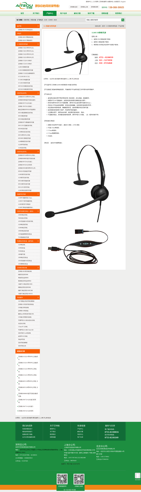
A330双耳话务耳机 (23, 177)
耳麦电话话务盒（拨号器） (25, 241)
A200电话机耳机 (23, 224)
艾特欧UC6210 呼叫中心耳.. (26, 57)
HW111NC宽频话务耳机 (25, 125)
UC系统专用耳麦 (22, 44)
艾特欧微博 (103, 1)
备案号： (64, 464)
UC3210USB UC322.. (24, 76)
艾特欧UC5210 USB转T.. (25, 64)
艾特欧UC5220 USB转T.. (25, 60)
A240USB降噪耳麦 (23, 67)
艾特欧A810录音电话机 (25, 271)
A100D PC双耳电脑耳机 (25, 201)
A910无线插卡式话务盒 (25, 260)
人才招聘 (95, 1)
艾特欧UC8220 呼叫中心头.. (26, 48)
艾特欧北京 (73, 7)
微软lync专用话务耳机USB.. (26, 314)
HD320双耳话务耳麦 (24, 184)
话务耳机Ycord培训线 (24, 333)
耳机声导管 (21, 339)
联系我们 (118, 13)
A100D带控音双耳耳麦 (24, 190)
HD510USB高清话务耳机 (25, 86)
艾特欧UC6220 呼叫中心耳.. (26, 54)
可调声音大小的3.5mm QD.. (26, 330)
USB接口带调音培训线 (24, 317)
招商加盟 (105, 13)
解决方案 (77, 13)
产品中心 (49, 13)
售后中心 (80, 434)
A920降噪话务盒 (23, 264)
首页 (22, 13)
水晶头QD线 (21, 323)
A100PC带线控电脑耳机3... (26, 207)
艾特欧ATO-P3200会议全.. (25, 29)
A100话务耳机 (22, 148)
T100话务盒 (21, 251)
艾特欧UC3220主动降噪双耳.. (26, 73)
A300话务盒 (21, 248)
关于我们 (36, 13)
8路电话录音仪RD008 (24, 287)
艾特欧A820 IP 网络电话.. (25, 40)
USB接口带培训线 (23, 307)
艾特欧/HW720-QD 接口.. (25, 161)
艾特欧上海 (84, 7)
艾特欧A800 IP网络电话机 (25, 37)
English (123, 1)
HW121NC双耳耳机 (24, 187)
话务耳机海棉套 (22, 342)
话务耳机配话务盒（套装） (25, 211)
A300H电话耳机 (22, 227)
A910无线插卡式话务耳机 (25, 221)
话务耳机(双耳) (22, 151)
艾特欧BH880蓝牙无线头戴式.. (27, 100)
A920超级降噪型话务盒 (25, 234)
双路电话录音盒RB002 (24, 281)
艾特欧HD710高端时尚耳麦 (26, 122)
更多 (77, 79)
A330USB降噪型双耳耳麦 (25, 70)
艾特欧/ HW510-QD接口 (25, 106)
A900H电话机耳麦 (23, 231)
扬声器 (19, 26)
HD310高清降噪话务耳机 (25, 113)
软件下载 (91, 13)
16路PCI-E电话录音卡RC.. (25, 284)
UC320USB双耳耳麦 (24, 83)
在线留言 (117, 1)
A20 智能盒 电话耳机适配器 (26, 301)
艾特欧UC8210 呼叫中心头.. (26, 51)
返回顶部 (137, 479)
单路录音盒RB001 (23, 278)
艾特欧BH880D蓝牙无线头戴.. (27, 158)
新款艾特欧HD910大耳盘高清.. (27, 109)
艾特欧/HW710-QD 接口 (25, 103)
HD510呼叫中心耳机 (24, 135)
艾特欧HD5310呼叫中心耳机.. (26, 97)
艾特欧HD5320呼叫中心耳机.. (26, 155)
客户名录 (63, 13)
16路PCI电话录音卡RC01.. (25, 293)
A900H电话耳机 (22, 215)
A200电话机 (21, 245)
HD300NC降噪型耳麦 (24, 138)
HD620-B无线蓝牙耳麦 (24, 171)
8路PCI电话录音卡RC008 (25, 290)
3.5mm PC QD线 (22, 326)
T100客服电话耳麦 (23, 237)
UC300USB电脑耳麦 (24, 80)
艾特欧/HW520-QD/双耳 (25, 165)
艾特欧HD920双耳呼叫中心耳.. (27, 168)
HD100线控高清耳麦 (24, 119)
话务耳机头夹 (22, 346)
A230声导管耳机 (23, 144)
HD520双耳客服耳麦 (24, 181)
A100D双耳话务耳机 (24, 174)
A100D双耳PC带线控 (24, 204)
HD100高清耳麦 (22, 116)
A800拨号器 (21, 254)
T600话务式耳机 (23, 218)
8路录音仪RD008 (23, 274)
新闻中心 (89, 1)
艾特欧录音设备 (22, 267)
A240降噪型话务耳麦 (24, 141)
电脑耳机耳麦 (21, 194)
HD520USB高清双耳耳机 (25, 89)
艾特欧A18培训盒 (23, 311)
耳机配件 (20, 297)
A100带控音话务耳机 (24, 132)
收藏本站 (110, 1)
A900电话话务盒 (23, 257)
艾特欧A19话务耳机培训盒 (26, 304)
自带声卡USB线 (22, 336)
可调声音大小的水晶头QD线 (26, 320)
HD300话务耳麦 (22, 128)
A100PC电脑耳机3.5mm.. (25, 198)
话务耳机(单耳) (22, 93)
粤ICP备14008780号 (73, 464)
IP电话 (19, 33)
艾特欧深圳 (94, 7)
